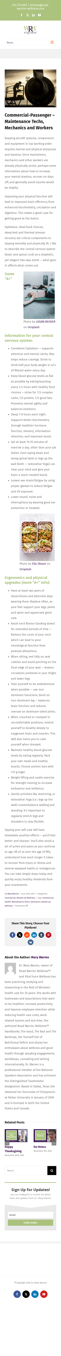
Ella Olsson (39, 563)
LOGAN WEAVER (45, 321)
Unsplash (34, 327)
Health (8, 902)
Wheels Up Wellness (26, 898)
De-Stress (40, 1147)
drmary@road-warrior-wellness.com (33, 6)
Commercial (10, 898)
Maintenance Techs (21, 902)
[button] (7, 1143)
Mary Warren (13, 893)
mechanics (35, 902)
